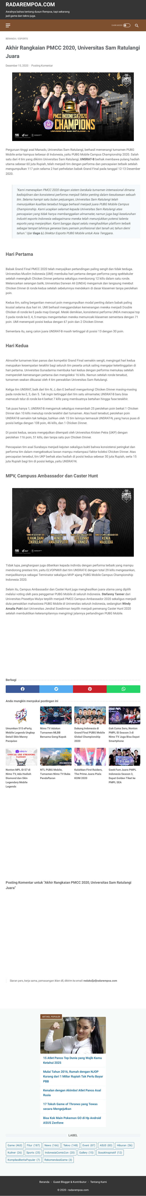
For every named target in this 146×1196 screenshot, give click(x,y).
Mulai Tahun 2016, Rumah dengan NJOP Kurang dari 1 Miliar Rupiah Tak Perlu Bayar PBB (73, 1076)
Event (89, 1145)
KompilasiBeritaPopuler (24, 1159)
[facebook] (22, 689)
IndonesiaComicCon (60, 1152)
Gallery (86, 1152)
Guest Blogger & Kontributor (69, 1181)
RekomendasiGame (58, 1159)
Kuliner (15, 1152)
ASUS (106, 1145)
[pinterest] (90, 689)
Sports (33, 1152)
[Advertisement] (73, 647)
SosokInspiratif (110, 1152)
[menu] (8, 25)
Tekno (70, 1145)
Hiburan (125, 1145)
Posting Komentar (42, 65)
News (51, 1145)
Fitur (33, 1145)
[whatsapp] (123, 689)
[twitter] (56, 689)
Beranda (44, 1181)
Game (15, 1145)
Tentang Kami (98, 1181)
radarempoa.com (30, 4)
